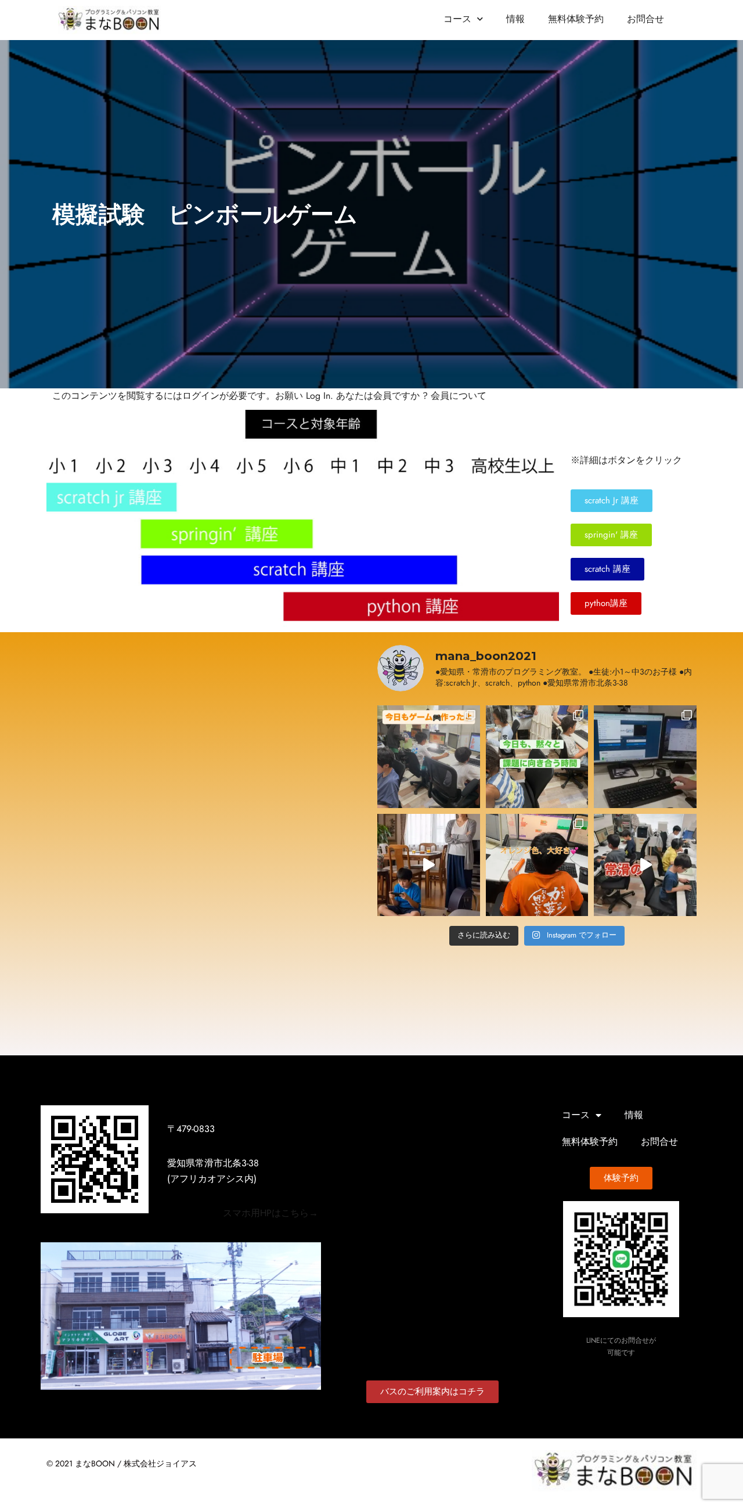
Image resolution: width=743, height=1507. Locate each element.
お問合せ (645, 19)
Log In (318, 396)
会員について (458, 396)
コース (457, 19)
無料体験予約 (576, 19)
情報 (515, 19)
